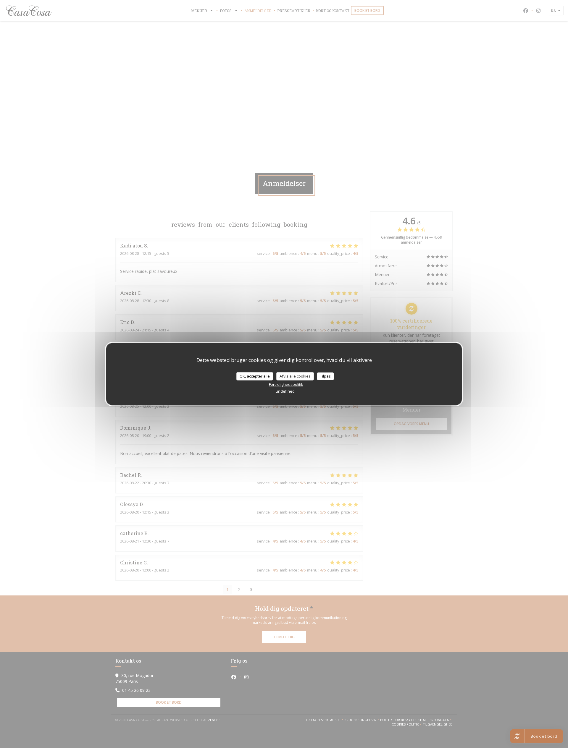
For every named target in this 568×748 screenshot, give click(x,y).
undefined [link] (285, 391)
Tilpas (325, 376)
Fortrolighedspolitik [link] (286, 384)
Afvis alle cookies (295, 376)
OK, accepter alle (255, 376)
